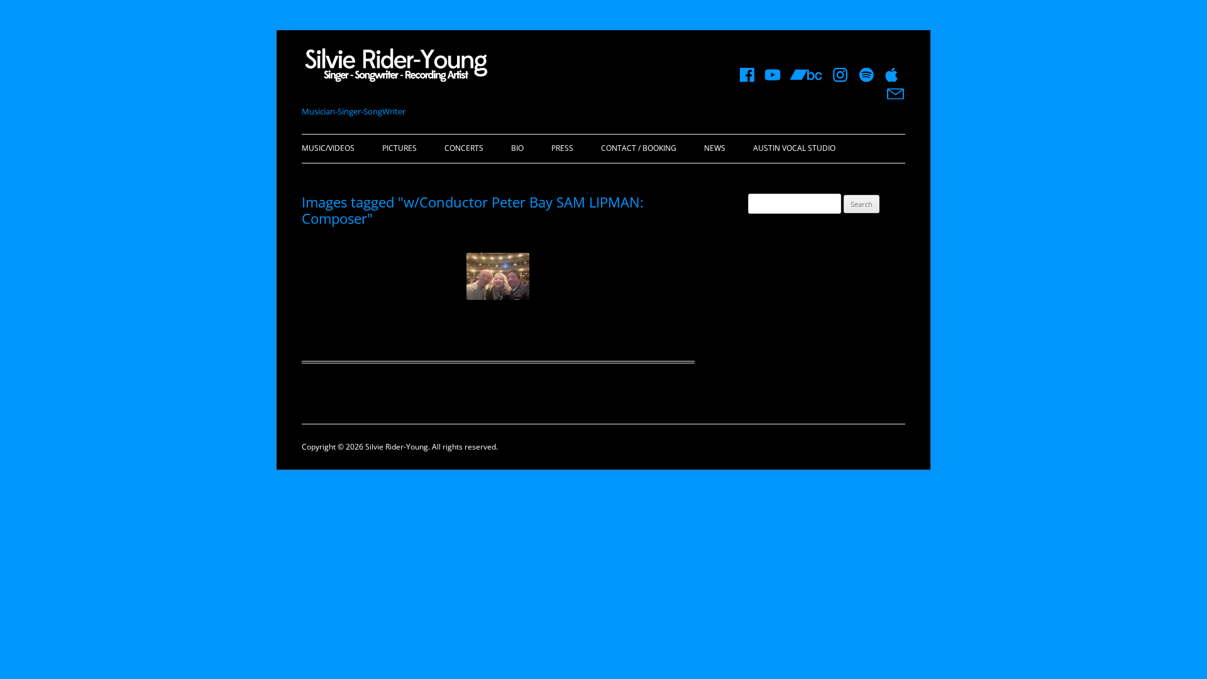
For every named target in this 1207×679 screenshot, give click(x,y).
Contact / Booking (638, 148)
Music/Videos (328, 148)
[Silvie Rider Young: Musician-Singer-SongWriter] (396, 68)
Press (562, 148)
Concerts (463, 148)
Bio (517, 148)
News (714, 148)
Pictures (399, 148)
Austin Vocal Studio (794, 148)
